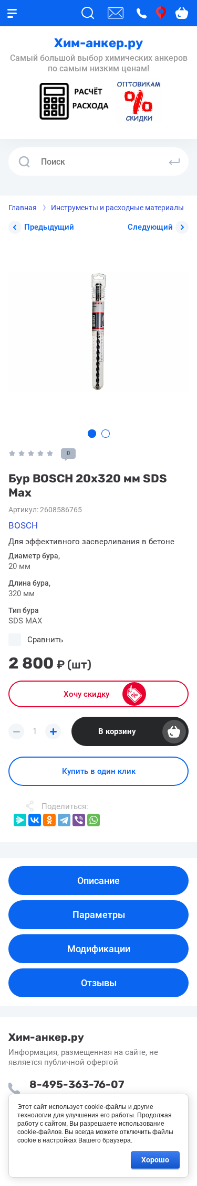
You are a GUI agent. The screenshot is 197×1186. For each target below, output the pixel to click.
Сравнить (45, 639)
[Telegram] (64, 820)
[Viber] (78, 820)
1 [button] (92, 433)
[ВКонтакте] (34, 820)
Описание (98, 880)
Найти (174, 161)
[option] (98, 332)
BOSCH (23, 525)
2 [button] (105, 433)
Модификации (98, 948)
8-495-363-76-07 (76, 1084)
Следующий (150, 227)
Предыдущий (49, 227)
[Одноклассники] (49, 820)
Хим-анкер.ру (98, 43)
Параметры (98, 914)
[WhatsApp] (93, 820)
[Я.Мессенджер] (20, 820)
